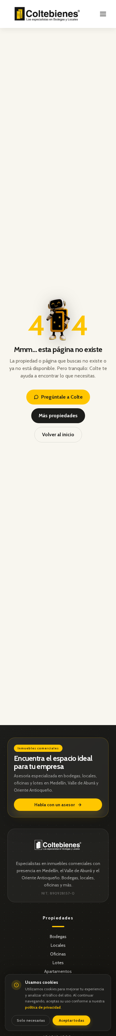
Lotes (58, 962)
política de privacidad (43, 1007)
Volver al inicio (58, 434)
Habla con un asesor (54, 804)
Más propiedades (58, 416)
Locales (58, 945)
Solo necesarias (31, 1020)
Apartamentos (58, 971)
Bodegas (58, 936)
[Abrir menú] (103, 14)
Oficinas (58, 954)
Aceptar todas (71, 1020)
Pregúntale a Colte (62, 397)
